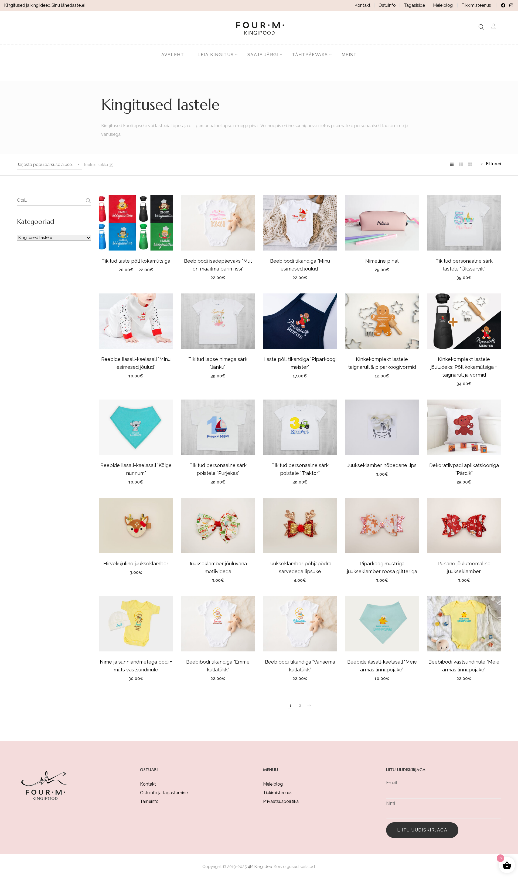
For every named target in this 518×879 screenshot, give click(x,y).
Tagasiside (414, 5)
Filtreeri (493, 163)
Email (391, 782)
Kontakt (362, 5)
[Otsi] (481, 27)
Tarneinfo (149, 801)
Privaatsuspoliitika (281, 801)
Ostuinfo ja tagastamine (164, 792)
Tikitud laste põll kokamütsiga (135, 261)
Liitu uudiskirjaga (422, 830)
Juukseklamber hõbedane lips (382, 465)
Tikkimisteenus (476, 5)
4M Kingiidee (260, 866)
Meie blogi (443, 5)
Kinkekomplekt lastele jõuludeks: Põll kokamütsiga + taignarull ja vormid (464, 367)
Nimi (390, 803)
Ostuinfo (387, 5)
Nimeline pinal (381, 261)
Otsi (87, 200)
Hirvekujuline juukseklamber (135, 563)
